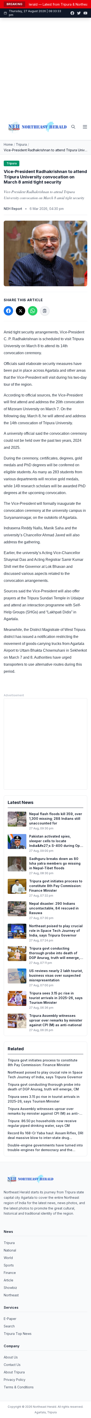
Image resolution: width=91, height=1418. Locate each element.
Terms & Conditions (19, 1387)
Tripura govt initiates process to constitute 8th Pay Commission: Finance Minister (42, 1062)
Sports (9, 1265)
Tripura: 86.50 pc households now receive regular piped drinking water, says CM (42, 1123)
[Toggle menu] (85, 126)
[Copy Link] (44, 310)
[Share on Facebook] (8, 310)
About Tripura (14, 1372)
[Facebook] (72, 13)
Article (8, 1280)
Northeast (11, 1295)
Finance (10, 1273)
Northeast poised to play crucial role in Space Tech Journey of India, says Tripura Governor (45, 1074)
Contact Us (12, 1365)
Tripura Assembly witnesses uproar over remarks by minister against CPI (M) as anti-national (43, 1111)
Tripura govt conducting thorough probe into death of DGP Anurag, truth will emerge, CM (44, 1086)
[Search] (73, 127)
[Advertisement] (45, 65)
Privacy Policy (14, 1380)
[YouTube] (85, 13)
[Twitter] (79, 13)
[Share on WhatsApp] (32, 310)
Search (9, 1326)
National (10, 1250)
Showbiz (10, 1288)
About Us (11, 1357)
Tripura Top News (18, 1334)
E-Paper (10, 1319)
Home (8, 144)
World (8, 1258)
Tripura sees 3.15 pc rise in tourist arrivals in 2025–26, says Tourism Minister (44, 1099)
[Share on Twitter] (20, 310)
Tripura (21, 144)
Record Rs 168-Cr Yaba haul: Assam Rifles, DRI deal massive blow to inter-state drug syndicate (45, 1135)
